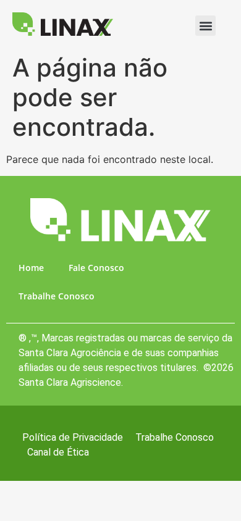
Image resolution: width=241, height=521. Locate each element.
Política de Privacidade (72, 437)
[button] (205, 25)
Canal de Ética (58, 452)
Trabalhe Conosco (57, 296)
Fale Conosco (96, 267)
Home (31, 267)
